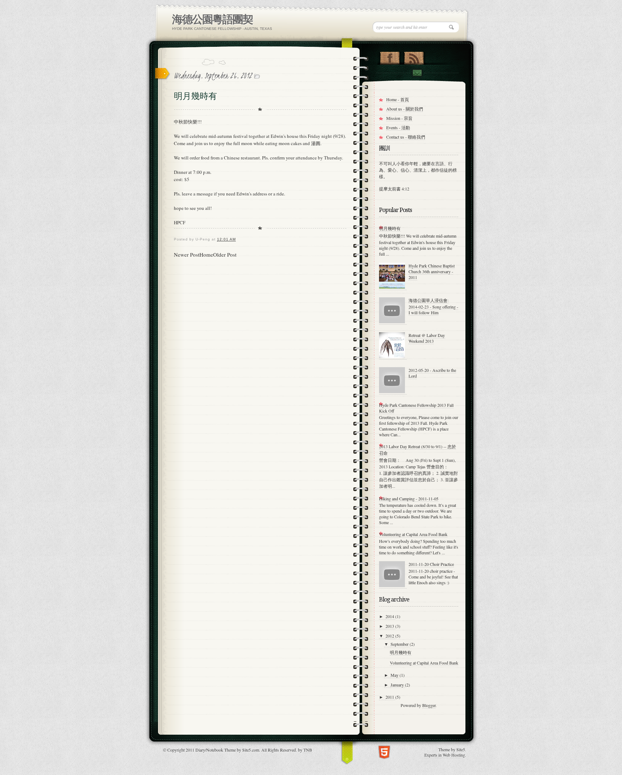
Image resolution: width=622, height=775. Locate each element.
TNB (307, 750)
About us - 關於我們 (404, 109)
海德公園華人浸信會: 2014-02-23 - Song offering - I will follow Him (433, 306)
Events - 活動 (398, 127)
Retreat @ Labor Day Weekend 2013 (427, 338)
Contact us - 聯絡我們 (405, 137)
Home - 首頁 (397, 99)
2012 (390, 636)
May (395, 675)
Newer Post (186, 254)
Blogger (429, 705)
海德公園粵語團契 (212, 19)
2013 (390, 626)
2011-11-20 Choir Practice (431, 564)
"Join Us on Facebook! (390, 56)
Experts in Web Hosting (444, 755)
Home (206, 254)
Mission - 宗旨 (399, 118)
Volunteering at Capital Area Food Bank (413, 534)
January (398, 685)
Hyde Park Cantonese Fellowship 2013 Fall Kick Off (416, 408)
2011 (390, 697)
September (400, 644)
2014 (390, 616)
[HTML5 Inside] (384, 751)
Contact (416, 73)
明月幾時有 (390, 228)
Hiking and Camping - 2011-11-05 (408, 498)
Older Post (224, 254)
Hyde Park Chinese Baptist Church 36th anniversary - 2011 (432, 271)
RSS (414, 56)
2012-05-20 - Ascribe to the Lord (432, 373)
